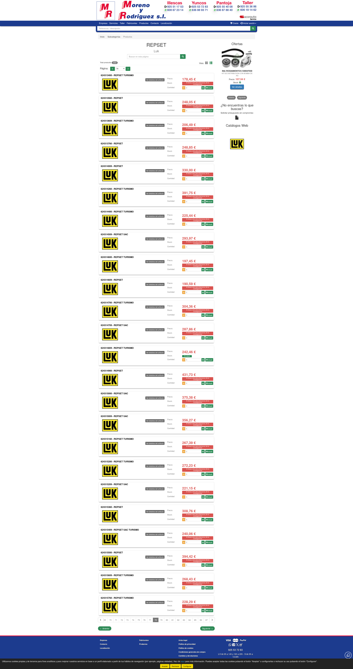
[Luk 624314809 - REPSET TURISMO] (110, 357)
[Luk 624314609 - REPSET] (110, 289)
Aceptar (165, 666)
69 (105, 620)
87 (206, 620)
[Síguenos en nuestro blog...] (241, 645)
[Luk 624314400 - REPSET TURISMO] (110, 221)
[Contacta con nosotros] (348, 655)
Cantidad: (171, 87)
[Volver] (100, 620)
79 (161, 620)
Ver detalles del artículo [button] (155, 80)
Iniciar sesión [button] (248, 23)
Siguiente (207, 628)
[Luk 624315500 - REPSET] (110, 562)
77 (150, 620)
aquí (183, 661)
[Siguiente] (212, 620)
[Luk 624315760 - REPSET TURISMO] (110, 607)
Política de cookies (186, 648)
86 (201, 620)
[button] (207, 63)
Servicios (113, 23)
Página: (104, 68)
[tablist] (237, 73)
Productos (144, 23)
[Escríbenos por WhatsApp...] (229, 645)
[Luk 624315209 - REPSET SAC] (110, 493)
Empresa (103, 23)
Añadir (210, 88)
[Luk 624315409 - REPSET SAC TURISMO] (110, 539)
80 (167, 620)
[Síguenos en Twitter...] (237, 645)
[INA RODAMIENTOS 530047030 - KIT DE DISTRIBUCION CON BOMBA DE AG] (237, 58)
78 (156, 620)
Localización (166, 23)
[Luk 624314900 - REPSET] (110, 380)
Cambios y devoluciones (188, 656)
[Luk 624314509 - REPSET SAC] (110, 243)
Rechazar (175, 666)
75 (139, 620)
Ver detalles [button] (237, 86)
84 (189, 620)
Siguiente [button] (242, 97)
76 (144, 620)
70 (110, 620)
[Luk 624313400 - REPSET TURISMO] (110, 84)
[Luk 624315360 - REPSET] (110, 516)
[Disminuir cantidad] (183, 87)
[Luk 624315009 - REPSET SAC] (110, 425)
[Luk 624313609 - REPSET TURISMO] (110, 130)
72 (122, 620)
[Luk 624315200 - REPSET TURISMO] (110, 471)
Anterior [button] (231, 97)
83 (184, 620)
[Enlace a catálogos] (237, 143)
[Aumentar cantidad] (203, 87)
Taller (122, 23)
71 (116, 620)
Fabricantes (132, 23)
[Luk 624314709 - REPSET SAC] (110, 334)
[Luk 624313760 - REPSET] (110, 152)
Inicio (102, 36)
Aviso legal (183, 640)
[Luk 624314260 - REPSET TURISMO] (110, 198)
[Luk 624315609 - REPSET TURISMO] (110, 584)
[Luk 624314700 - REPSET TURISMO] (110, 312)
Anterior (104, 628)
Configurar (187, 666)
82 (178, 620)
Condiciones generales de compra (192, 652)
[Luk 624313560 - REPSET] (110, 107)
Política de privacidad (187, 644)
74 (133, 620)
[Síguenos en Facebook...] (233, 645)
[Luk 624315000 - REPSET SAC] (110, 403)
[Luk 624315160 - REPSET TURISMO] (110, 448)
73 (127, 620)
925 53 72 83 (235, 649)
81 (173, 620)
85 (195, 620)
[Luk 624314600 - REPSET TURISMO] (110, 266)
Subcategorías (114, 36)
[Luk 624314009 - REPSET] (110, 175)
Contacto (155, 23)
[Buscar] (253, 28)
